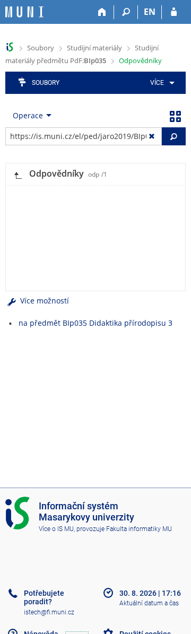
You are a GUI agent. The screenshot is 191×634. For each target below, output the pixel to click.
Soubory (40, 48)
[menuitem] (160, 83)
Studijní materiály (94, 48)
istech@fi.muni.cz (49, 612)
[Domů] (102, 12)
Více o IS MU (56, 529)
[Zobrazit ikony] (175, 115)
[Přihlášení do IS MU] (174, 12)
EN (149, 12)
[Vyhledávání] (126, 12)
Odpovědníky (140, 60)
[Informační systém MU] (9, 46)
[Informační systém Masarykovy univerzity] (24, 12)
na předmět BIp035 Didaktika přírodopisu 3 (95, 323)
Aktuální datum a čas (149, 603)
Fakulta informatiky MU (139, 529)
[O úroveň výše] (17, 174)
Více (157, 82)
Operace (28, 115)
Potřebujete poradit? (44, 597)
